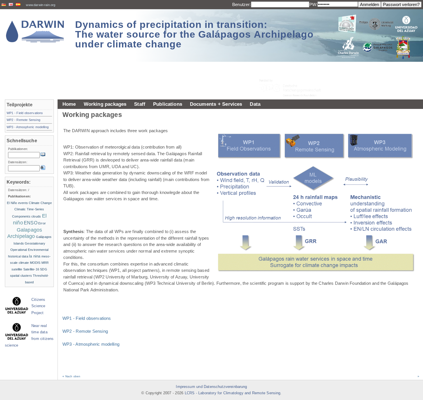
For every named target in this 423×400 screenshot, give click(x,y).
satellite (17, 269)
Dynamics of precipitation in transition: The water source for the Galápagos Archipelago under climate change (194, 34)
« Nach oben (71, 376)
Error (42, 223)
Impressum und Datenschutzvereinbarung (211, 387)
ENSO (30, 222)
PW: (313, 4)
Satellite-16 (31, 269)
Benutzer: (241, 4)
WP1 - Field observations (86, 318)
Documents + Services (216, 104)
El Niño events (17, 203)
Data (255, 104)
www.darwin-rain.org (40, 5)
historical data (18, 256)
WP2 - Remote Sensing (85, 331)
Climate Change (40, 203)
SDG (43, 269)
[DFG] (293, 74)
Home (69, 104)
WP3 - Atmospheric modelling (90, 344)
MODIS (35, 262)
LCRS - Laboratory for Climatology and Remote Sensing (233, 393)
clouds (36, 216)
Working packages (105, 104)
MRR (45, 262)
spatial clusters (21, 275)
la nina (34, 256)
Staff (139, 104)
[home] (35, 31)
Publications (167, 104)
